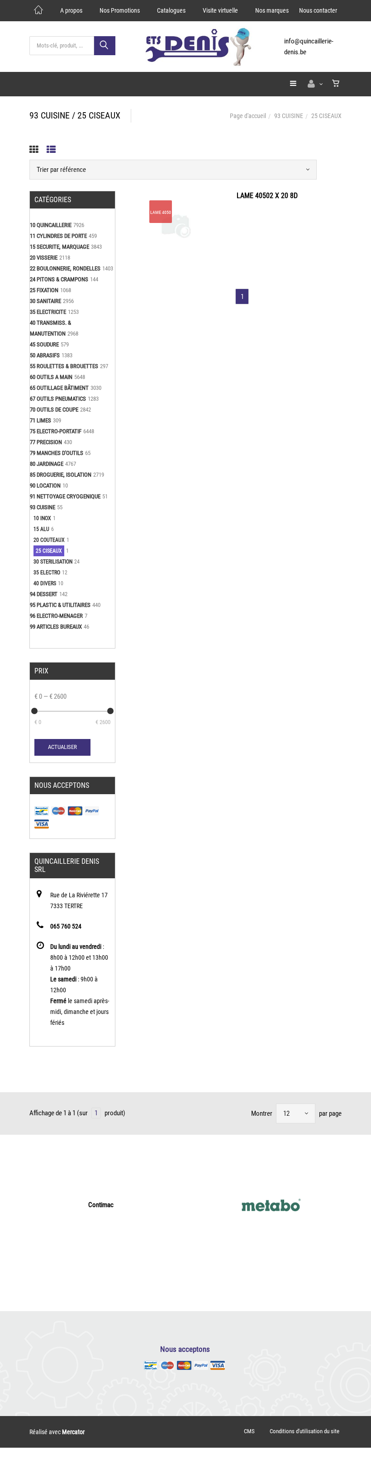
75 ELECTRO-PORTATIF (55, 431)
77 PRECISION (46, 442)
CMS (249, 1431)
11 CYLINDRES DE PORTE (58, 235)
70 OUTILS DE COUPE (54, 409)
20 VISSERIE (43, 257)
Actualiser (62, 747)
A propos (71, 10)
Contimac (101, 1205)
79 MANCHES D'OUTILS (56, 453)
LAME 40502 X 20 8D (267, 195)
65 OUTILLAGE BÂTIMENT (59, 387)
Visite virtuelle (220, 10)
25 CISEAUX (49, 551)
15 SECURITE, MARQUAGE (59, 246)
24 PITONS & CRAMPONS (59, 279)
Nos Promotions (120, 10)
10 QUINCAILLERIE (50, 225)
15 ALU (41, 529)
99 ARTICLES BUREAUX (56, 626)
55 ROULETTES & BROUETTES (64, 366)
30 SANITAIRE (45, 301)
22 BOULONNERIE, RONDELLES (65, 268)
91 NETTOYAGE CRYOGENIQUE (65, 496)
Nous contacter (318, 10)
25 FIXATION (44, 290)
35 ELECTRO (46, 572)
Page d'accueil (248, 115)
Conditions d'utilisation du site (304, 1431)
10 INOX (42, 518)
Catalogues (171, 10)
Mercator (73, 1431)
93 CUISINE (288, 115)
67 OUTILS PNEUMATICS (58, 398)
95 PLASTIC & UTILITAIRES (60, 605)
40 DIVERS (44, 583)
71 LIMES (40, 420)
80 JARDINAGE (46, 463)
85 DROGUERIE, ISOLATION (60, 474)
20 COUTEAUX (49, 540)
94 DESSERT (43, 594)
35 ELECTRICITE (48, 311)
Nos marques (272, 10)
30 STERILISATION (52, 562)
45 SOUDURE (44, 344)
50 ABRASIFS (45, 355)
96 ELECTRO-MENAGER (56, 615)
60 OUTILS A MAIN (51, 377)
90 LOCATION (45, 485)
